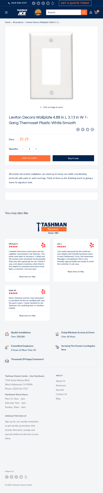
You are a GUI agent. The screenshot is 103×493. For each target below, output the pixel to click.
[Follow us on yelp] (53, 3)
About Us (60, 381)
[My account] (91, 12)
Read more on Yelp (27, 276)
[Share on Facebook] (78, 129)
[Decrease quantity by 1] (22, 149)
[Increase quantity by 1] (36, 149)
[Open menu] (6, 12)
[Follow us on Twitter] (38, 3)
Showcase (61, 385)
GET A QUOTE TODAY (75, 3)
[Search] (84, 12)
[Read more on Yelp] (43, 245)
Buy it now (73, 158)
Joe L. (59, 244)
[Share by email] (92, 129)
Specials (60, 389)
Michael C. (13, 244)
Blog (58, 398)
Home (7, 22)
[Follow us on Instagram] (43, 3)
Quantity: (13, 148)
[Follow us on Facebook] (33, 3)
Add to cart (29, 158)
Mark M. (12, 290)
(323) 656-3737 (19, 3)
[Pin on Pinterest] (83, 129)
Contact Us (61, 394)
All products (18, 22)
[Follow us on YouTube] (48, 3)
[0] (95, 12)
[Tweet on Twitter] (87, 129)
